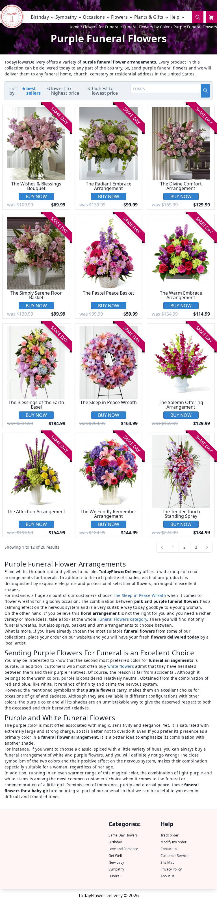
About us (167, 876)
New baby (116, 862)
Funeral (114, 876)
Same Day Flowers (123, 835)
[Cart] (211, 17)
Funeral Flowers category (122, 619)
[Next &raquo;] (207, 547)
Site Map (167, 862)
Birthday (115, 842)
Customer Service (174, 855)
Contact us (168, 848)
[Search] (197, 17)
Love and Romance (123, 848)
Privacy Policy (171, 869)
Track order (169, 835)
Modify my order (173, 842)
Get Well (115, 855)
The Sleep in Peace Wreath (139, 595)
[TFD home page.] (12, 18)
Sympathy (116, 869)
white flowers (120, 666)
